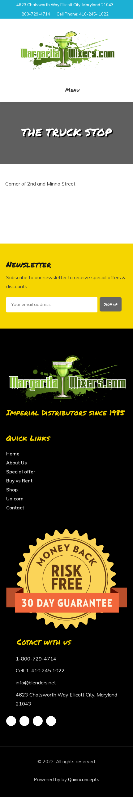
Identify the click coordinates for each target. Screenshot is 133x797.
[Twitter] (24, 721)
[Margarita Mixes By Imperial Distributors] (66, 48)
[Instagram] (38, 721)
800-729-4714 (36, 13)
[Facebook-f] (11, 721)
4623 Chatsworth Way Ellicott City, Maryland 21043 (65, 4)
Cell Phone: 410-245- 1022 (83, 13)
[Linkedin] (51, 721)
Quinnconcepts (83, 779)
